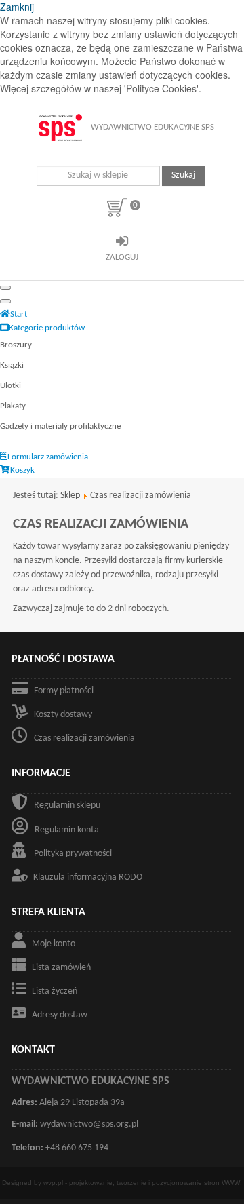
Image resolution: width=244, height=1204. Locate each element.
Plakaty (13, 406)
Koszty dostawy (63, 715)
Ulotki (10, 385)
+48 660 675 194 (76, 1148)
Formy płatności (64, 691)
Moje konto (53, 944)
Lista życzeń (54, 991)
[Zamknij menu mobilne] (5, 301)
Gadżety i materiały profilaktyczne (60, 426)
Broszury (16, 345)
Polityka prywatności (73, 854)
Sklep (70, 495)
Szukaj (183, 175)
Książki (12, 365)
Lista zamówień (61, 968)
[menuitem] (13, 314)
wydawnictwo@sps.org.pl (89, 1124)
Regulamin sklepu (67, 805)
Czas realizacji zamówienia (84, 738)
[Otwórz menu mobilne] (5, 288)
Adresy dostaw (59, 1015)
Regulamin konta (67, 830)
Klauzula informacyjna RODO (87, 877)
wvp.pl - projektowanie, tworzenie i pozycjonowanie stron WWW (141, 1182)
